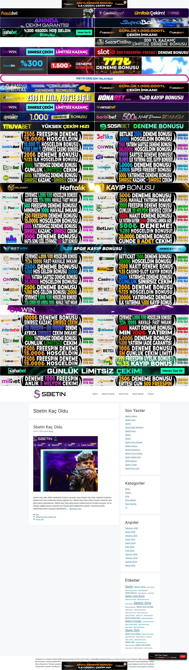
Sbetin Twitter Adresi (140, 639)
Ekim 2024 (129, 547)
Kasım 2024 (130, 543)
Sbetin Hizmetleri (130, 615)
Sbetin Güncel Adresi (140, 609)
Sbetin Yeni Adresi (141, 642)
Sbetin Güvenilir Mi (142, 612)
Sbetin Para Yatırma (148, 621)
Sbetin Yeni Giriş (129, 645)
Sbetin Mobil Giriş (133, 457)
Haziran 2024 (131, 562)
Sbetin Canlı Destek (133, 453)
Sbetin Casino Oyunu (143, 599)
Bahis (127, 489)
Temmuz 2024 (131, 558)
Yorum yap (40, 519)
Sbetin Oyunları (133, 621)
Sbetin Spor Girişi (130, 636)
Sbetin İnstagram (132, 450)
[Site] (47, 136)
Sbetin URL (52, 517)
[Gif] (94, 187)
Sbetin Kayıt (130, 431)
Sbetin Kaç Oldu (47, 427)
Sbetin (95, 394)
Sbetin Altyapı (131, 446)
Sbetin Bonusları (142, 593)
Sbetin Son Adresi (133, 634)
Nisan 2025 (130, 539)
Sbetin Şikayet (138, 394)
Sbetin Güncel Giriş (130, 612)
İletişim (151, 394)
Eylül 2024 (129, 550)
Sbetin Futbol (129, 603)
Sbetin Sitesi (128, 627)
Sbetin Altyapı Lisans (131, 590)
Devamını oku (75, 509)
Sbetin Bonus (131, 461)
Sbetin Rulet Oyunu (143, 624)
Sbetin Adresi (131, 416)
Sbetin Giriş (123, 394)
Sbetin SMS (132, 630)
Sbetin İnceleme (108, 394)
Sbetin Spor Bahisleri (134, 427)
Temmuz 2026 (131, 528)
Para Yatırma (130, 504)
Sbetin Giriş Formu (130, 607)
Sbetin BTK (151, 593)
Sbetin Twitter (129, 639)
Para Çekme (130, 500)
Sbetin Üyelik (131, 465)
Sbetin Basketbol (143, 590)
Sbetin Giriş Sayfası (133, 442)
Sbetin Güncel (129, 609)
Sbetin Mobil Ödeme (147, 618)
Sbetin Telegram (140, 636)
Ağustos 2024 (131, 554)
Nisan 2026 (130, 532)
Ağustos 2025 (131, 536)
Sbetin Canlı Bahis (135, 596)
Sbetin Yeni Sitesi (143, 645)
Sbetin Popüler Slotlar (131, 624)
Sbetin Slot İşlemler (138, 627)
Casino (128, 493)
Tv (126, 508)
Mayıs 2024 (130, 565)
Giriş (37, 514)
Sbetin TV (149, 636)
